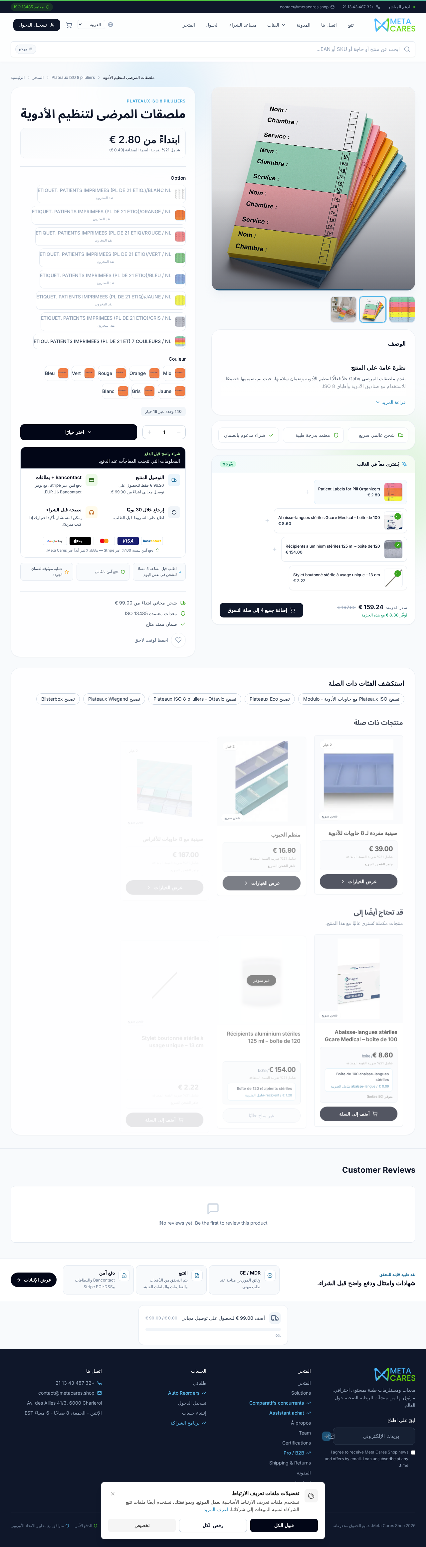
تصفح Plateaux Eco (270, 699)
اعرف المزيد (216, 1509)
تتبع (350, 25)
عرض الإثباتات (37, 1280)
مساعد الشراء (243, 25)
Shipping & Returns (290, 1462)
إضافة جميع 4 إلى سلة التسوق (257, 610)
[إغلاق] (90, 1517)
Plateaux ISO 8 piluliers (73, 77)
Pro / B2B (294, 1453)
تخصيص (142, 1525)
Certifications (296, 1443)
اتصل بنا (329, 25)
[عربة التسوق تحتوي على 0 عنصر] (69, 25)
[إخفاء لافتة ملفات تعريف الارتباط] (112, 1493)
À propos (301, 1423)
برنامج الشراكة (185, 1423)
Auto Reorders (184, 1393)
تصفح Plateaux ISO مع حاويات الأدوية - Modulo (351, 699)
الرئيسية (18, 77)
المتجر (189, 25)
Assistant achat (286, 1413)
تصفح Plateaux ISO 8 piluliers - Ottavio (194, 699)
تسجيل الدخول (33, 25)
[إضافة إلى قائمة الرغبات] (178, 640)
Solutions (301, 1393)
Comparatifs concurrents (276, 1403)
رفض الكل (213, 1525)
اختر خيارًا (74, 432)
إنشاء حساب (194, 1413)
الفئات (273, 25)
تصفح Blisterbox (58, 699)
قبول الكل (284, 1525)
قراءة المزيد (394, 402)
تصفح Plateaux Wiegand (114, 699)
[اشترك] (326, 1436)
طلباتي (199, 1383)
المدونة (304, 25)
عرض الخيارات (363, 878)
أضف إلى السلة (355, 1111)
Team (305, 1433)
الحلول (212, 25)
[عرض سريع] (394, 753)
